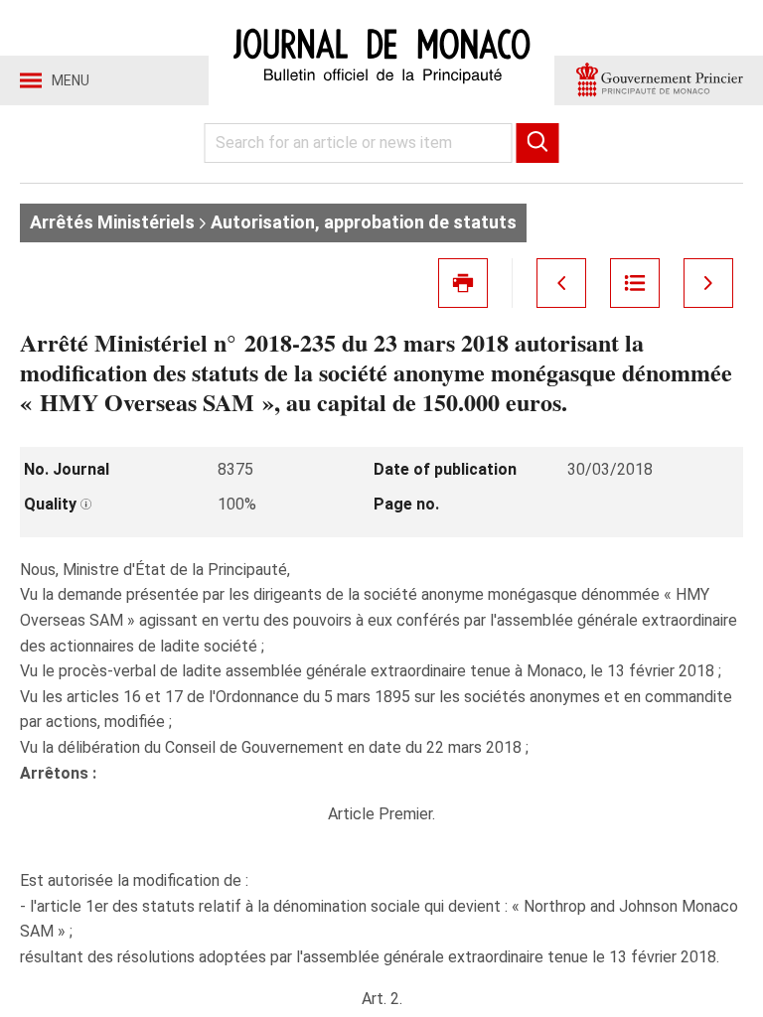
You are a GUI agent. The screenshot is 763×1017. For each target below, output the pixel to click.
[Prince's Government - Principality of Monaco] (658, 80)
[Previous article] (561, 283)
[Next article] (708, 283)
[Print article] (463, 283)
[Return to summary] (635, 283)
